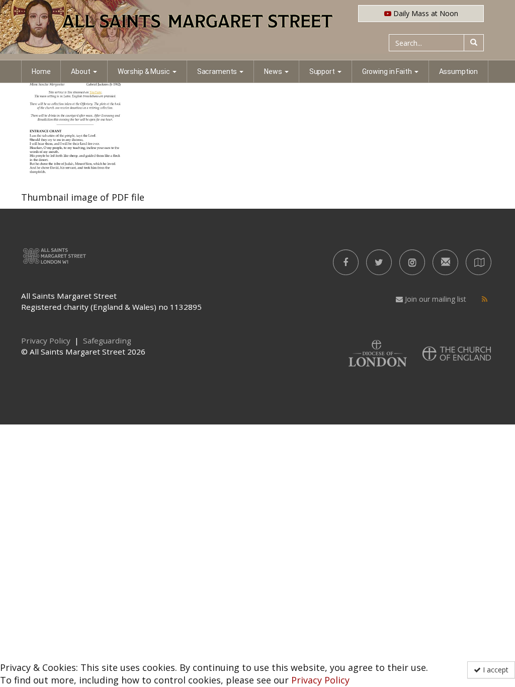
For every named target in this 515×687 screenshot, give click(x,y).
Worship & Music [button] (144, 71)
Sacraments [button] (217, 71)
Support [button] (322, 71)
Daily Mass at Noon (424, 13)
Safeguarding (107, 340)
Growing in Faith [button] (387, 71)
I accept (494, 669)
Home (41, 71)
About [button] (80, 71)
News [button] (273, 71)
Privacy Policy (320, 680)
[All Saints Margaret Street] (257, 30)
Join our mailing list (434, 299)
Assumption (458, 71)
